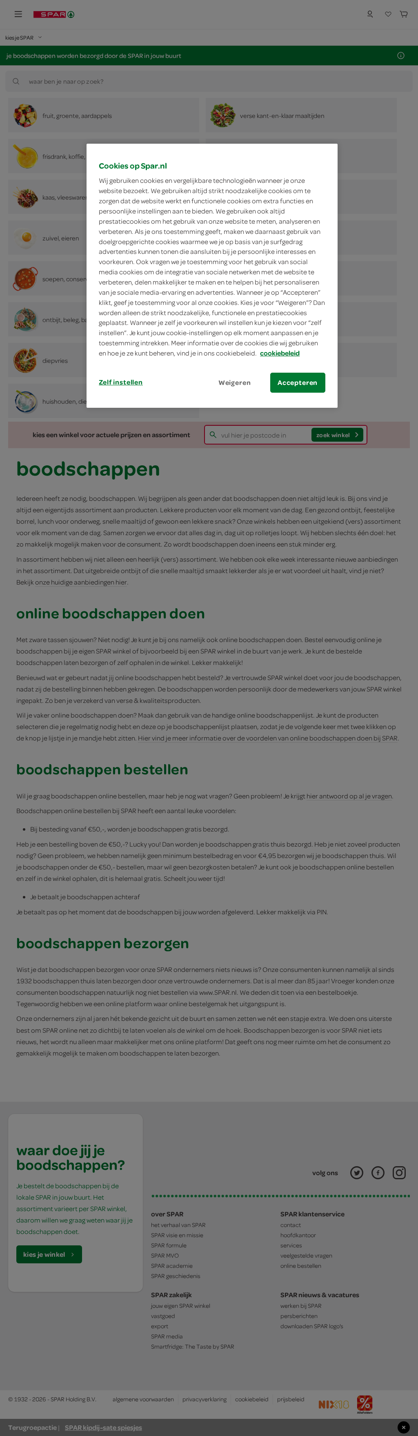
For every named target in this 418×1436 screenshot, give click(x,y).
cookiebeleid (280, 353)
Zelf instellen (121, 382)
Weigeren (234, 382)
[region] (212, 276)
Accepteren (298, 382)
